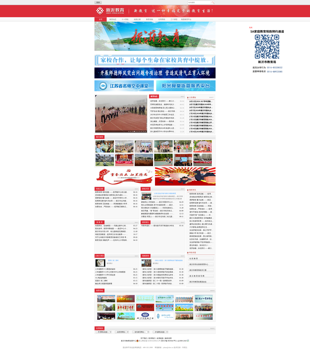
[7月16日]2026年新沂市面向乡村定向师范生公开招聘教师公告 (201, 132)
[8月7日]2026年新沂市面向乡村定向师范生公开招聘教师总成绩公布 (201, 110)
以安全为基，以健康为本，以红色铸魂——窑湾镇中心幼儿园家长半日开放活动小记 (202, 239)
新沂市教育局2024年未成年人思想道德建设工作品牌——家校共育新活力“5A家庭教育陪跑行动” (163, 128)
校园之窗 (137, 19)
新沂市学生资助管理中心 (199, 264)
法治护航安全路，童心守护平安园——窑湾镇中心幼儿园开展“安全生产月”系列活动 (202, 230)
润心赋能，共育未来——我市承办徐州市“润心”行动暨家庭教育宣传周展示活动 (163, 121)
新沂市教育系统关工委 (198, 270)
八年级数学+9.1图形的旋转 (105, 269)
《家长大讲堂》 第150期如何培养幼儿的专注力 (158, 275)
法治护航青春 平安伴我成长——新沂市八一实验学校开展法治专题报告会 (202, 242)
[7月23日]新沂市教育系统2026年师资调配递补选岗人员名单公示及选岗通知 (201, 116)
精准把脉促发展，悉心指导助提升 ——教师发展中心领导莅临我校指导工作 (202, 236)
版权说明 (168, 338)
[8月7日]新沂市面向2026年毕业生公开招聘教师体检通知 (201, 104)
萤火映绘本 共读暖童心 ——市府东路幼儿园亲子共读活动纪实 (158, 208)
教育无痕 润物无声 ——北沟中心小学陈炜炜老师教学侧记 (112, 240)
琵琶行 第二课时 (113, 260)
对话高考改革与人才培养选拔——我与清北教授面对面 (163, 125)
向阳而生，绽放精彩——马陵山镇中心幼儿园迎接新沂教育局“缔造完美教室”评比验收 (112, 226)
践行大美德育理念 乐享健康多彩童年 (202, 218)
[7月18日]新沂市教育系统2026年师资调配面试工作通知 (201, 129)
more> (183, 96)
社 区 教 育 (194, 258)
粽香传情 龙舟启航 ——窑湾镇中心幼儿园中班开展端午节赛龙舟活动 (112, 192)
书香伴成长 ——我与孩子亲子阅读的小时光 (157, 226)
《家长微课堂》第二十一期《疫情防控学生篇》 (158, 281)
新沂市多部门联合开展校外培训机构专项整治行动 (163, 118)
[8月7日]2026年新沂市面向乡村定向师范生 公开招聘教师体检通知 (201, 107)
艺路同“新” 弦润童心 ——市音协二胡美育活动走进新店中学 (202, 215)
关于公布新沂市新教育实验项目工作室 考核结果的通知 (112, 237)
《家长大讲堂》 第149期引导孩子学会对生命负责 (158, 278)
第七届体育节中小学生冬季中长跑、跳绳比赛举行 (163, 131)
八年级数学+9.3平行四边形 (105, 275)
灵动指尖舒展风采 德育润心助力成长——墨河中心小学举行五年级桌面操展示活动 (112, 195)
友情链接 (160, 338)
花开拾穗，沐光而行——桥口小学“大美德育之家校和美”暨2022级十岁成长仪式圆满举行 (163, 101)
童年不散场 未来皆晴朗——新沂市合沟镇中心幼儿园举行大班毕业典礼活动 (202, 212)
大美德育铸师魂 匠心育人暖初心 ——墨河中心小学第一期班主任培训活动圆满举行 (163, 108)
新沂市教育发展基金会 (198, 282)
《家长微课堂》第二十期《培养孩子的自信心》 (158, 284)
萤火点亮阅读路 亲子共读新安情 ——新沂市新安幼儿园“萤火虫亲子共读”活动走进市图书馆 (158, 205)
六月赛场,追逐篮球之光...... (200, 227)
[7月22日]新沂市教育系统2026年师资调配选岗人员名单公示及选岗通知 (201, 119)
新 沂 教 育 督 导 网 (197, 276)
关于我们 (144, 338)
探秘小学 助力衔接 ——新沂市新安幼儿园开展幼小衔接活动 (202, 233)
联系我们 (152, 338)
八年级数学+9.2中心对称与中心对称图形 (110, 272)
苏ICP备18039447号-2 (169, 341)
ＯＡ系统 (125, 19)
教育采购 (149, 19)
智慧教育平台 (186, 19)
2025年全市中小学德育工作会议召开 (163, 115)
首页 (100, 19)
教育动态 (112, 19)
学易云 (184, 347)
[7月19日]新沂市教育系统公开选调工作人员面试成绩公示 (201, 123)
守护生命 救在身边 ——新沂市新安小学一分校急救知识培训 (163, 111)
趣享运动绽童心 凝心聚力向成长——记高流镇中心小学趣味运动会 (202, 224)
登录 (98, 2)
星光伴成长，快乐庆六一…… (201, 245)
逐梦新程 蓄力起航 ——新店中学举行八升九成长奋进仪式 (112, 198)
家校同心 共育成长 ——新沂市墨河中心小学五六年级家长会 (158, 202)
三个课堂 (174, 19)
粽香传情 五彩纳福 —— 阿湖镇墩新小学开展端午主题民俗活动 (112, 204)
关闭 (250, 28)
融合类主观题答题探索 (103, 284)
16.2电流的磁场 (101, 278)
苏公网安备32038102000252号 (150, 341)
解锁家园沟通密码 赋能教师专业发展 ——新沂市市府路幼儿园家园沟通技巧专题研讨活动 (158, 214)
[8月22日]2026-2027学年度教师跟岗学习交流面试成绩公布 (201, 101)
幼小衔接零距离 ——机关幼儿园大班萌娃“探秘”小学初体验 (202, 221)
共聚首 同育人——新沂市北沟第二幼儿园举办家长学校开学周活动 (158, 217)
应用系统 (161, 19)
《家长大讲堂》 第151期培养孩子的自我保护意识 (158, 272)
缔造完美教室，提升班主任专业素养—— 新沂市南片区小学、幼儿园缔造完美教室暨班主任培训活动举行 (112, 234)
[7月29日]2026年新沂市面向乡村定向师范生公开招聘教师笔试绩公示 (201, 113)
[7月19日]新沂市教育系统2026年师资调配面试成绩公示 (201, 126)
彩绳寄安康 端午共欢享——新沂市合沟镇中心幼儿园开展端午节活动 (112, 201)
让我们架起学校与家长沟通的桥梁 (165, 193)
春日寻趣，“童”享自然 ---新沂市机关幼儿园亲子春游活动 (158, 211)
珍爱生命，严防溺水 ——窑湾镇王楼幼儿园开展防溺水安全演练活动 (112, 207)
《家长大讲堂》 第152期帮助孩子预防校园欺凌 (168, 261)
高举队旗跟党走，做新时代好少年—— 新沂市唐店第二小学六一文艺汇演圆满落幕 (163, 104)
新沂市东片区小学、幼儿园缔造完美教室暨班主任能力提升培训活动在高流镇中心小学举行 (112, 231)
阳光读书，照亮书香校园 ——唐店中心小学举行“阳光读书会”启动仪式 (112, 228)
